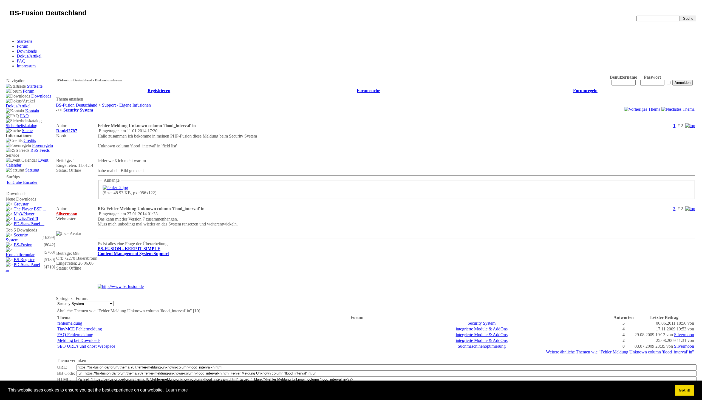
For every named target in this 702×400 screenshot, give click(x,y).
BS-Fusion (23, 244)
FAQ (21, 61)
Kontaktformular (20, 254)
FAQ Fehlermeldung (75, 334)
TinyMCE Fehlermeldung (79, 329)
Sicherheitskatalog (21, 125)
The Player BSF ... (30, 209)
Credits (30, 140)
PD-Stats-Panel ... (29, 223)
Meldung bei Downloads (78, 340)
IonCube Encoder (22, 182)
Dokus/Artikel (29, 56)
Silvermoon (684, 334)
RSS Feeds (40, 150)
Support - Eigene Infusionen (126, 105)
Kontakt (32, 110)
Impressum (26, 66)
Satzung (32, 170)
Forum (22, 46)
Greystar (21, 204)
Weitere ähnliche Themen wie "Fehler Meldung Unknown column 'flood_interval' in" (620, 352)
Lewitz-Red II (26, 218)
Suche (27, 130)
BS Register (24, 259)
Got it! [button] (684, 390)
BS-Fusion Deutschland (76, 105)
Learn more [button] (177, 390)
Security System (17, 237)
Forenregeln (42, 145)
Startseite (24, 41)
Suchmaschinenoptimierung (482, 346)
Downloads (27, 51)
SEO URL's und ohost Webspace (86, 346)
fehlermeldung (69, 323)
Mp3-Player (24, 214)
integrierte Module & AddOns (482, 329)
